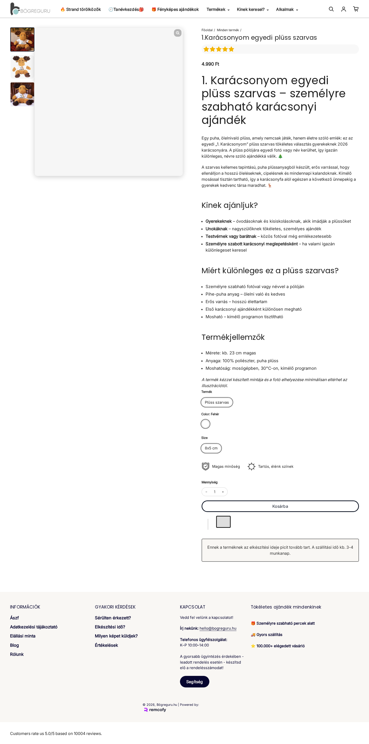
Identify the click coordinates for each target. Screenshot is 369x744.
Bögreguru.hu (167, 705)
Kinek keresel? (251, 9)
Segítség (194, 681)
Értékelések (106, 645)
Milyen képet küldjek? (116, 635)
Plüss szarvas (217, 402)
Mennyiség (210, 482)
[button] (219, 49)
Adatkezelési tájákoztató (33, 626)
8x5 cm (211, 448)
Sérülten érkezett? (113, 617)
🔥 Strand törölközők (80, 9)
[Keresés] (331, 9)
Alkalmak (285, 9)
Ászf (14, 617)
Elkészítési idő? (110, 626)
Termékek (216, 9)
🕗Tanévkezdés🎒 (126, 9)
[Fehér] (205, 424)
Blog (14, 645)
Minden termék (228, 30)
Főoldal (207, 30)
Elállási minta (22, 635)
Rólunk (17, 654)
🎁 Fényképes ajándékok (175, 9)
